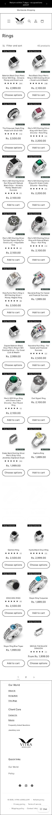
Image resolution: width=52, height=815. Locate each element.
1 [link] (18, 677)
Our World (13, 767)
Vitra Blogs (12, 701)
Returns (11, 720)
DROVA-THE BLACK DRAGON (38, 647)
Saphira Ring (38, 453)
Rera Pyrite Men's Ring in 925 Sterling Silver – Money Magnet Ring (13, 295)
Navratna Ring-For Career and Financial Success (39, 294)
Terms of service (34, 804)
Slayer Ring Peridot (38, 509)
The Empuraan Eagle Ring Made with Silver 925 (13, 129)
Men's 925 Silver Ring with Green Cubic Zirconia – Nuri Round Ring (13, 401)
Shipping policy (18, 808)
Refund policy (38, 800)
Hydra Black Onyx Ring (38, 550)
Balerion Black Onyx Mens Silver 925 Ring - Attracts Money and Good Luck (13, 77)
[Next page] (34, 677)
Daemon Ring (13, 550)
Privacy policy (19, 804)
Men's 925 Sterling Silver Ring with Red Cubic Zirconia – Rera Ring (39, 130)
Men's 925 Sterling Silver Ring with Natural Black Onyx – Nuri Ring (39, 240)
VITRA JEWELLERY (22, 800)
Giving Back (13, 696)
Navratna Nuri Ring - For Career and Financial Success (38, 348)
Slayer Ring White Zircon (13, 509)
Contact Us (12, 715)
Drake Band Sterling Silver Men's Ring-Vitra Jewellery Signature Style (13, 455)
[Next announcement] (47, 4)
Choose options (13, 95)
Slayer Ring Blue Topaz (13, 646)
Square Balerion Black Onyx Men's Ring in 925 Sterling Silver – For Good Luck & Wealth (13, 349)
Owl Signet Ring (38, 398)
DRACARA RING (13, 598)
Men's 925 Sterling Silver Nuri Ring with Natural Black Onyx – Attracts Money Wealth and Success (13, 185)
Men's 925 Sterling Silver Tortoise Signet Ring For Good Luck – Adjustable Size (13, 241)
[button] (9, 21)
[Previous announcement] (5, 4)
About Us (11, 691)
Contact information (35, 808)
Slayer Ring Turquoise (38, 598)
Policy (11, 773)
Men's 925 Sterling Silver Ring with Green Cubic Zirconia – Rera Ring (39, 183)
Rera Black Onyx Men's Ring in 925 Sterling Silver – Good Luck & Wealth (38, 77)
